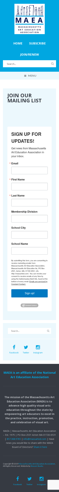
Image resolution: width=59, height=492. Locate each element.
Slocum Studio (37, 466)
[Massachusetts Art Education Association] (29, 6)
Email (14, 163)
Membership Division (24, 211)
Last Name (18, 195)
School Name (19, 243)
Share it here (40, 447)
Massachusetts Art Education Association (37, 463)
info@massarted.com (34, 438)
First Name (18, 179)
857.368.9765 (14, 438)
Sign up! (29, 293)
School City (18, 227)
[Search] (52, 63)
